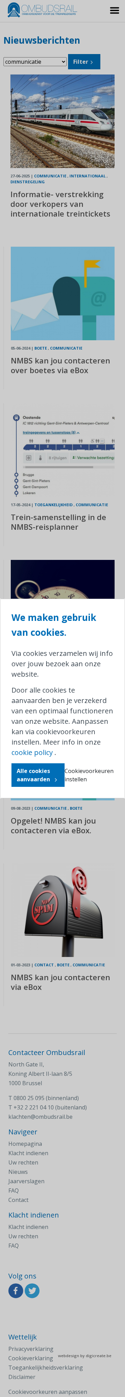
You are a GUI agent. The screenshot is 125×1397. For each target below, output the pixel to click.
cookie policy (32, 752)
